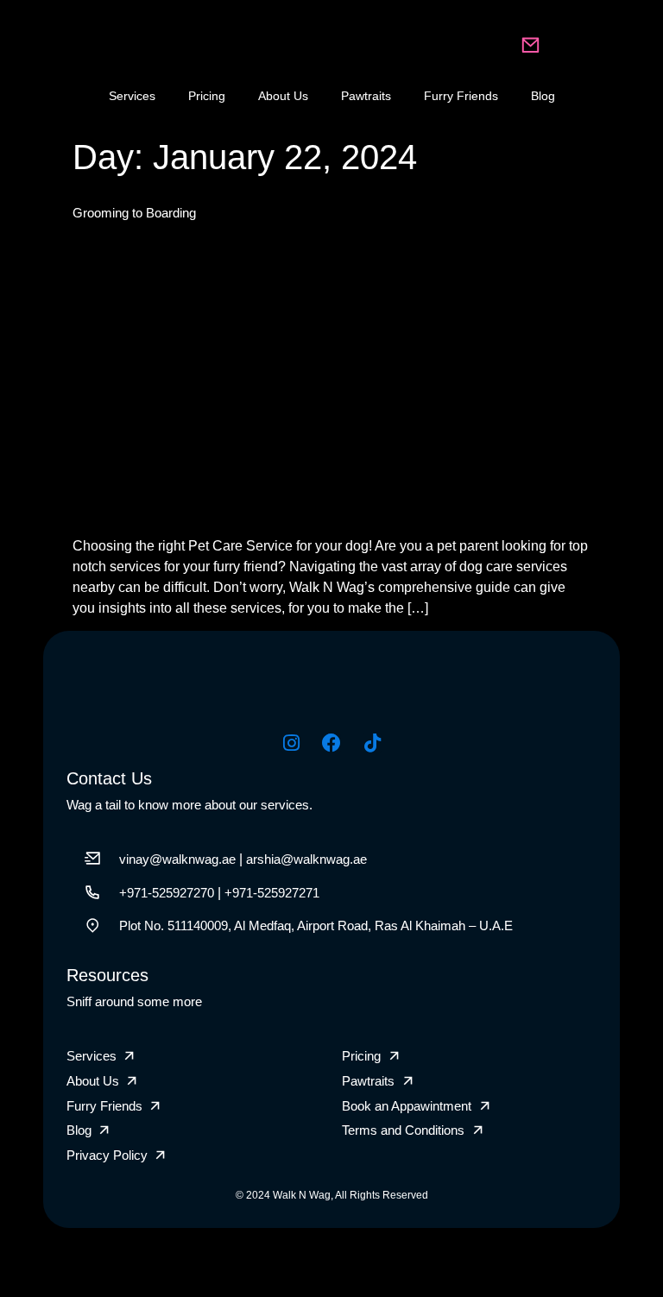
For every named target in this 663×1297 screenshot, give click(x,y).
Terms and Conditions (403, 1130)
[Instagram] (290, 742)
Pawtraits (366, 96)
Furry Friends (461, 96)
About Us (283, 96)
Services (132, 96)
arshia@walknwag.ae (306, 859)
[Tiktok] (372, 742)
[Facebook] (331, 742)
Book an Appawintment (406, 1106)
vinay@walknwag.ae (177, 859)
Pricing (206, 96)
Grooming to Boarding (134, 212)
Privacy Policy (107, 1155)
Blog (543, 96)
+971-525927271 (271, 892)
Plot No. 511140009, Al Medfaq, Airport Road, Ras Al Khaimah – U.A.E (316, 925)
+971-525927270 (166, 892)
